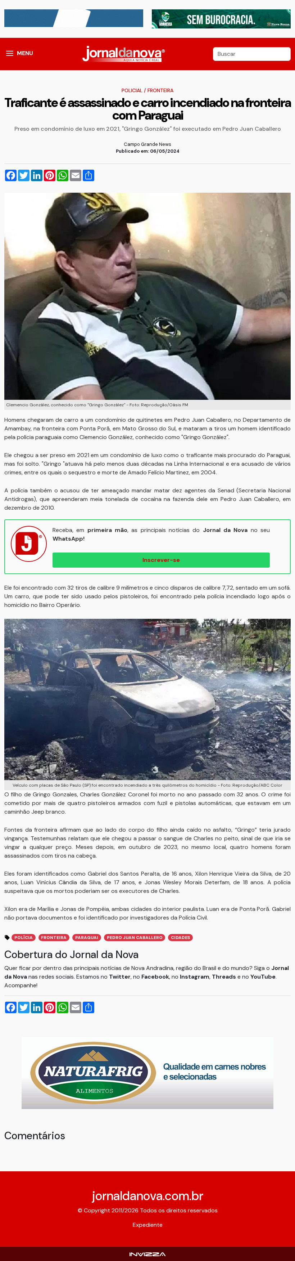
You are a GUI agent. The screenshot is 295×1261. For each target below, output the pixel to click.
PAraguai (86, 937)
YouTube (263, 976)
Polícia (23, 937)
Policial (132, 90)
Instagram (194, 976)
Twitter (120, 976)
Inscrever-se (161, 560)
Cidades (180, 937)
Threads (224, 976)
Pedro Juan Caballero (135, 937)
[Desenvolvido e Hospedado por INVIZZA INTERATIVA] (147, 1253)
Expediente (148, 1225)
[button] (9, 54)
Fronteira (160, 90)
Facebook (155, 976)
